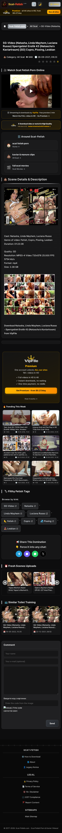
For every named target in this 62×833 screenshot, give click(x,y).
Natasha (28, 506)
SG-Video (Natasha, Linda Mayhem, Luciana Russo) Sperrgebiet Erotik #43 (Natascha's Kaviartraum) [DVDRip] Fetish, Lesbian (44, 626)
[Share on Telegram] (19, 554)
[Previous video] (5, 582)
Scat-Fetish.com (17, 26)
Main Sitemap (31, 816)
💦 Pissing (46, 521)
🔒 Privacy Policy (31, 781)
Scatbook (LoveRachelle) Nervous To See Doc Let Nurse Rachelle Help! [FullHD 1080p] (45, 454)
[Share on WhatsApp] (35, 554)
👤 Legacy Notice (31, 767)
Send (52, 723)
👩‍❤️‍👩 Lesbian (10, 528)
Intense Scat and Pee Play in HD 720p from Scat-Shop (45, 428)
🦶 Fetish (9, 521)
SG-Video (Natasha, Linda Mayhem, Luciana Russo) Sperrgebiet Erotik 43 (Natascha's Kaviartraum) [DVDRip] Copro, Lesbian (14, 626)
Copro (27, 521)
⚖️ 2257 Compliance (31, 797)
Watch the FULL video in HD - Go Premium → (31, 116)
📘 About (31, 762)
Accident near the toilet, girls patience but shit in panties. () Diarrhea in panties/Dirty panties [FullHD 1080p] (16, 454)
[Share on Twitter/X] (43, 554)
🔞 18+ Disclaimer (31, 792)
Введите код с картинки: (15, 698)
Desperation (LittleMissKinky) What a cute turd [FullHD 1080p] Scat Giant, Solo (45, 479)
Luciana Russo (37, 513)
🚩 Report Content (31, 802)
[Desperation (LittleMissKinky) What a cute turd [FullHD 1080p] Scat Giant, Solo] (45, 468)
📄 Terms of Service (31, 786)
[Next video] (57, 582)
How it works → (31, 399)
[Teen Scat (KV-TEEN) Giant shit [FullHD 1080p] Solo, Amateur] (16, 418)
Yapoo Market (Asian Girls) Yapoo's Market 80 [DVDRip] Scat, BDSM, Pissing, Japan (19, 591)
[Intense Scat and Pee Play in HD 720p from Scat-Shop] (45, 418)
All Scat (33, 26)
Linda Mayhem (12, 513)
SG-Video (9, 506)
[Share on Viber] (27, 554)
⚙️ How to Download (31, 756)
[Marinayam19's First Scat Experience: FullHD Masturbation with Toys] (16, 468)
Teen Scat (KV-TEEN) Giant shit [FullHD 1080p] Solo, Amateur (15, 428)
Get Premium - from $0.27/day (31, 390)
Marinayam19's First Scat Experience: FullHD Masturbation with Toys (16, 479)
